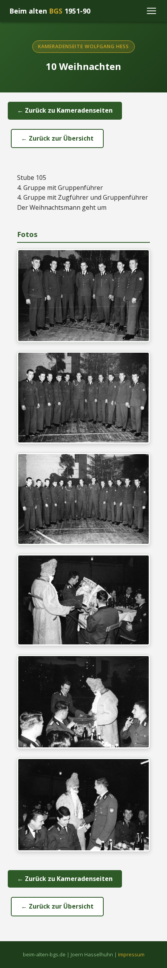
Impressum (131, 954)
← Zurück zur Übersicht (57, 138)
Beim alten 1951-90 (49, 11)
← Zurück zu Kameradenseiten (65, 110)
